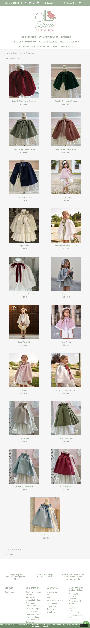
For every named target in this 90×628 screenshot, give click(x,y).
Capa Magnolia (66, 197)
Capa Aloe (66, 294)
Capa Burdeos (66, 487)
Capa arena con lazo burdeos (66, 390)
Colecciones (28, 37)
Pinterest (34, 2)
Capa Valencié (24, 342)
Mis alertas (51, 612)
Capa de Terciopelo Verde (24, 149)
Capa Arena (24, 438)
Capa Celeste (45, 535)
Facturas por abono (55, 601)
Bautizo (66, 37)
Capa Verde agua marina (23, 487)
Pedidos (50, 597)
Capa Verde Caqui (66, 438)
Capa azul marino (24, 197)
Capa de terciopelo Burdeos (24, 101)
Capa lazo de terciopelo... (24, 294)
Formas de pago (32, 609)
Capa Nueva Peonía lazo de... (66, 246)
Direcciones (52, 604)
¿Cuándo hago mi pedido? (34, 46)
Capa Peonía (24, 390)
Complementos (48, 37)
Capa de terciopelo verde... (66, 101)
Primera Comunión (24, 41)
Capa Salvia (24, 246)
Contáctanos (10, 592)
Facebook (25, 2)
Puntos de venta (63, 46)
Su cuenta (52, 588)
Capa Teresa (66, 342)
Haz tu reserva (69, 41)
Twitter (30, 2)
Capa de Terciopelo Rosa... (66, 149)
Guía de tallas (48, 41)
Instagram (38, 2)
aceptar (84, 626)
